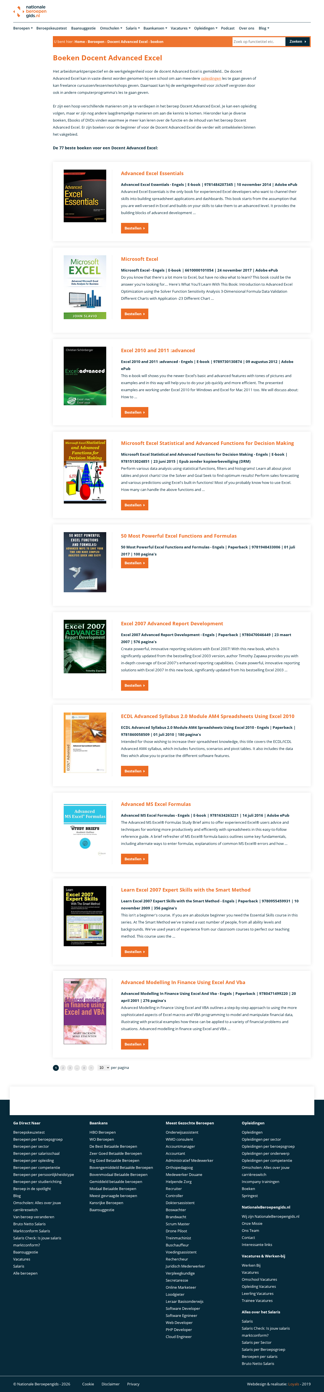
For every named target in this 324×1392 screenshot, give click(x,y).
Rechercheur (177, 1259)
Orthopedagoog (179, 1167)
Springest (250, 1195)
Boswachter (176, 1209)
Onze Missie (252, 1223)
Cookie (88, 1383)
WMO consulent (179, 1139)
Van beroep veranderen (33, 1216)
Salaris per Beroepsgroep (263, 1349)
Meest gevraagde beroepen (113, 1195)
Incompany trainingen (260, 1181)
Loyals (293, 1383)
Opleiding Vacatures (259, 1286)
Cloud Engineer (179, 1336)
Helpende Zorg (179, 1181)
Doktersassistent (180, 1202)
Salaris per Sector (257, 1342)
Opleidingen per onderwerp (265, 1153)
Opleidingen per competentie (267, 1160)
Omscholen (109, 28)
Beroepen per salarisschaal (36, 1153)
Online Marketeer (181, 1287)
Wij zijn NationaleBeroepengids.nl (270, 1216)
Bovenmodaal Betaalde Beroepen (118, 1174)
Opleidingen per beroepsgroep (268, 1146)
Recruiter (174, 1188)
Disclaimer (111, 1383)
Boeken (248, 1188)
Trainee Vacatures (257, 1300)
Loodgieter (175, 1294)
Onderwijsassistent (182, 1132)
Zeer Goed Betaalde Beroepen (115, 1153)
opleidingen (211, 78)
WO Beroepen (101, 1139)
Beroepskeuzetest (51, 28)
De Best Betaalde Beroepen (113, 1146)
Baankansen (153, 28)
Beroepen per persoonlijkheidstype (43, 1174)
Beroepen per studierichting (37, 1181)
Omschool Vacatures (259, 1279)
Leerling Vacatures (258, 1293)
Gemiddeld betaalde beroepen (115, 1181)
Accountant (175, 1153)
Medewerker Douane (184, 1174)
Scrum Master (178, 1223)
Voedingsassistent (181, 1252)
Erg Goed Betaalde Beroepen (114, 1160)
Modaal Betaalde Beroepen (112, 1188)
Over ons (246, 28)
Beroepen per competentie (36, 1167)
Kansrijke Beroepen (106, 1202)
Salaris (131, 28)
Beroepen (21, 28)
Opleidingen (204, 28)
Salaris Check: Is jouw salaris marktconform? (37, 1241)
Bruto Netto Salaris (29, 1223)
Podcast (228, 28)
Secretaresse (177, 1280)
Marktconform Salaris (31, 1230)
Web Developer (179, 1322)
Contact (248, 1237)
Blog (262, 28)
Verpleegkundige (180, 1273)
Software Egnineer (181, 1315)
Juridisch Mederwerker (185, 1266)
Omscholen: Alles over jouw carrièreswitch (37, 1206)
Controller (174, 1195)
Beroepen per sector (31, 1146)
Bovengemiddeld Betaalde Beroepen (121, 1167)
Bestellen (133, 228)
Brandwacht (176, 1216)
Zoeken (296, 41)
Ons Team (250, 1230)
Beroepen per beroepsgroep (38, 1139)
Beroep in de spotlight (32, 1188)
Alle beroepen (25, 1273)
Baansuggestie (83, 28)
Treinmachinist (178, 1237)
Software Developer (183, 1308)
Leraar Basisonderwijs (184, 1301)
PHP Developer (179, 1329)
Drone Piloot (176, 1230)
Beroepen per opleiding (33, 1160)
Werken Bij (251, 1265)
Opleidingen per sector (261, 1139)
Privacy (133, 1383)
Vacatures (179, 28)
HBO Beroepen (102, 1132)
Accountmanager (180, 1146)
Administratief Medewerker (189, 1160)
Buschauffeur (177, 1245)
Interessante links (257, 1244)
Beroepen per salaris (259, 1356)
